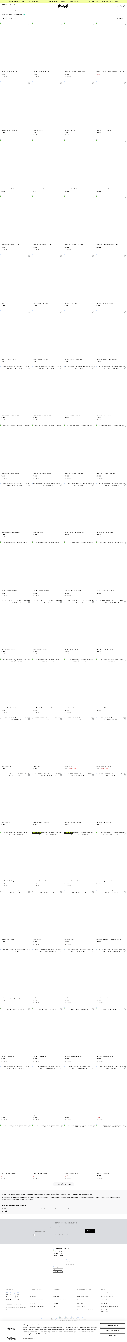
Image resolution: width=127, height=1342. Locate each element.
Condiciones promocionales (110, 1306)
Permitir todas (112, 1325)
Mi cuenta (33, 1303)
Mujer (12, 5)
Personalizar (111, 1330)
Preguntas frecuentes (37, 1306)
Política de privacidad (108, 1300)
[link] (17, 1198)
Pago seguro (47, 1321)
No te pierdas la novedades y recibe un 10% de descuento (63, 1227)
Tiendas (56, 1303)
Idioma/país (81, 1306)
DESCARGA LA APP (63, 1248)
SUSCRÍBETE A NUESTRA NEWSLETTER (63, 1223)
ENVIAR (90, 1231)
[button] (118, 18)
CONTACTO (9, 1289)
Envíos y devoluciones (37, 1300)
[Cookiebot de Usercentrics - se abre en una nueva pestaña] (11, 1338)
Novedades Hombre (83, 1296)
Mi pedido (33, 1296)
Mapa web (80, 1303)
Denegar (112, 1335)
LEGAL (103, 1289)
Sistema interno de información (107, 1310)
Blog (54, 1306)
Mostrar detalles (28, 1338)
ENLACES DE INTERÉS (84, 1289)
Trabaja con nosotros (60, 1300)
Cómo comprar (34, 1293)
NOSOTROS (57, 1289)
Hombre (5, 5)
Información (104, 1303)
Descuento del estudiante (85, 1310)
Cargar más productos (63, 1184)
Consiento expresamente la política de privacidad (51, 1235)
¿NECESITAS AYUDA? (36, 1289)
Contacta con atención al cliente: (14, 1305)
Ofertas (79, 1293)
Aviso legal (104, 1293)
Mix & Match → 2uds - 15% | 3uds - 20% (23, 1)
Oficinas (56, 1296)
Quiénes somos (58, 1293)
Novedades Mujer (82, 1300)
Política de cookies (107, 1296)
